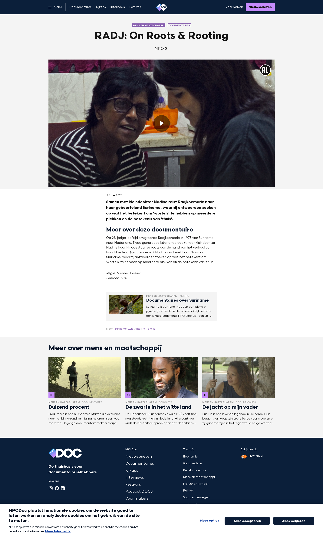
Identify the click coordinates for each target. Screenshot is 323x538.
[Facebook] (56, 488)
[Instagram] (50, 488)
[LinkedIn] (63, 488)
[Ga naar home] (161, 7)
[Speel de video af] (161, 123)
